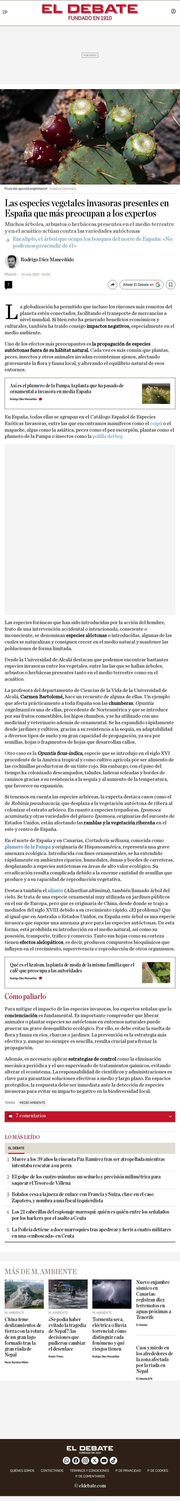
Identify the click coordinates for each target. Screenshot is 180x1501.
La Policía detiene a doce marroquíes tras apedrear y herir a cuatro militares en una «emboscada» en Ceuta (91, 1233)
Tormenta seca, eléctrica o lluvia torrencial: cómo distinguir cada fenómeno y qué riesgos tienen (109, 1334)
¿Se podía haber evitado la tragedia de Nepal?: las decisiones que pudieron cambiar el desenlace (67, 1334)
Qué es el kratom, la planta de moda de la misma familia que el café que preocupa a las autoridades (72, 968)
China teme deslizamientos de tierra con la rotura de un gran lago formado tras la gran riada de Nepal (24, 1337)
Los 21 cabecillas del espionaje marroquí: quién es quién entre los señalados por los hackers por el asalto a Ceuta (90, 1215)
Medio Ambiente (32, 1103)
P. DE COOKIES (157, 1471)
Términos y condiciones (89, 1471)
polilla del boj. (108, 436)
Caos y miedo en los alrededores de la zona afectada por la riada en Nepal (154, 1359)
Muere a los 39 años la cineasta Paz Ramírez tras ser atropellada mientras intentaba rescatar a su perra (88, 1162)
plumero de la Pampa (28, 846)
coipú (156, 423)
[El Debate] (90, 9)
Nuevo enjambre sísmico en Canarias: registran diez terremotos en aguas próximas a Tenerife (153, 1300)
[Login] (173, 11)
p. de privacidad (128, 1471)
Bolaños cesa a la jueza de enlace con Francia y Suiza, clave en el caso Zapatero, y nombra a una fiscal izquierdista (83, 1197)
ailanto (56, 890)
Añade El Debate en (138, 285)
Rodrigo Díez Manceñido (47, 259)
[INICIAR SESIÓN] (173, 11)
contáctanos (52, 1471)
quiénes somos (22, 1471)
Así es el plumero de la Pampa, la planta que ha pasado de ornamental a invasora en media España (67, 388)
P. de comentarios (90, 1476)
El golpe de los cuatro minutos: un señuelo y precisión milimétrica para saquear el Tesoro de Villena (86, 1180)
